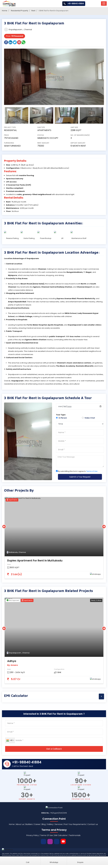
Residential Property (19, 10)
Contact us (92, 824)
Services (58, 824)
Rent (33, 10)
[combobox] (10, 740)
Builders (29, 824)
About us (20, 824)
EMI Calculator (60, 835)
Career (37, 824)
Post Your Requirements (75, 824)
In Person (63, 418)
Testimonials (74, 835)
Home (4, 10)
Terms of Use (91, 471)
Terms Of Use (46, 835)
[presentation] (4, 526)
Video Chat (90, 418)
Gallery (50, 824)
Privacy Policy (32, 835)
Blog (44, 824)
